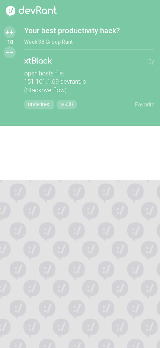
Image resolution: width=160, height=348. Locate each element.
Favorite (144, 105)
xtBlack (38, 61)
